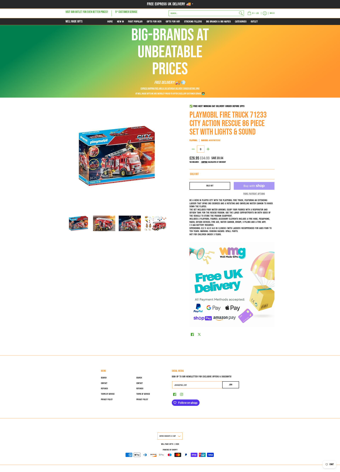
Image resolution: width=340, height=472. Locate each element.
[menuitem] (253, 13)
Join (230, 385)
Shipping (204, 162)
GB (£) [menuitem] (272, 13)
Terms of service (108, 394)
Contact (104, 383)
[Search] (241, 13)
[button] (192, 334)
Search (104, 378)
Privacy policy (107, 399)
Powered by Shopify (170, 449)
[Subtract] (193, 149)
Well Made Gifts (74, 21)
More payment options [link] (254, 193)
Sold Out (209, 186)
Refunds (104, 388)
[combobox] (203, 13)
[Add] (208, 149)
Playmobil (193, 140)
